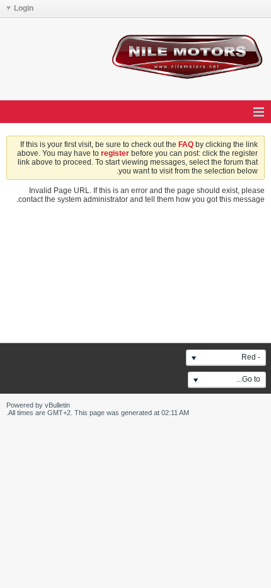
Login (23, 8)
